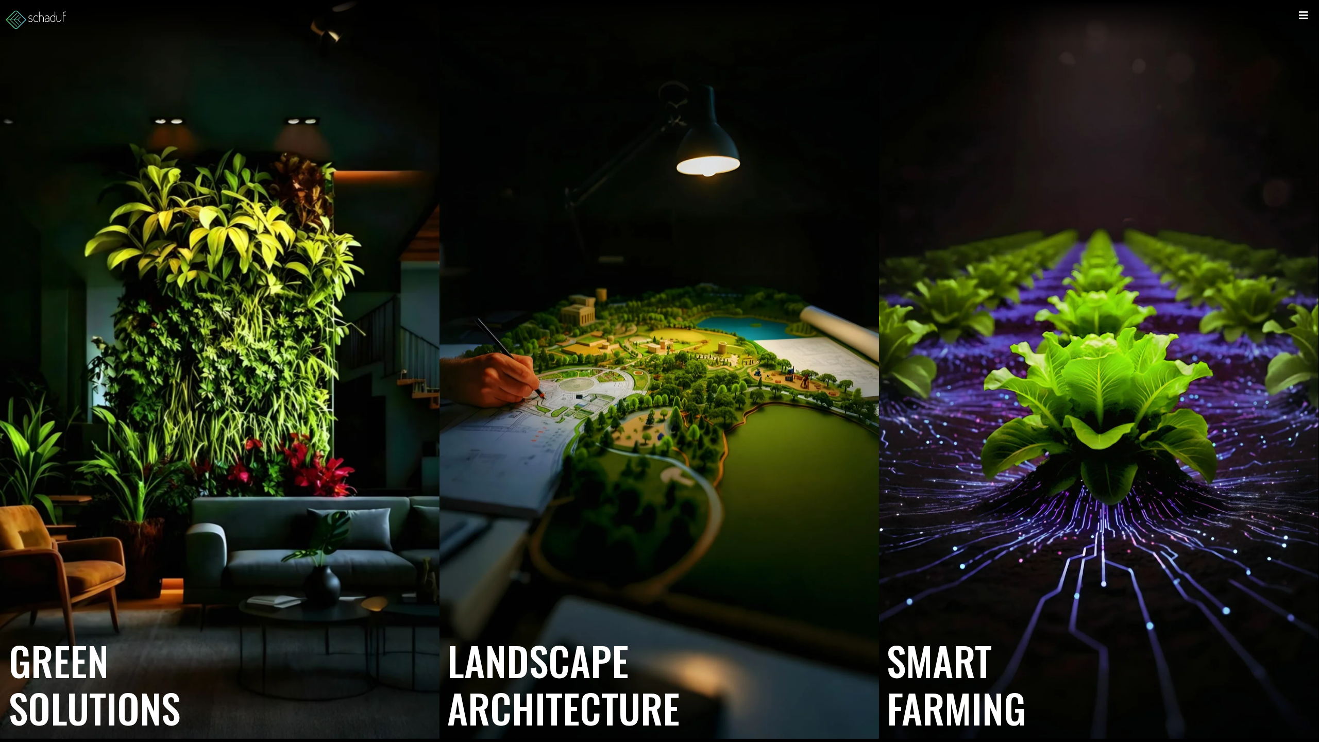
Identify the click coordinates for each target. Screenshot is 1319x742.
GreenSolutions (94, 684)
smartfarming (956, 684)
